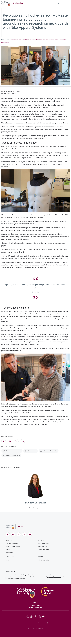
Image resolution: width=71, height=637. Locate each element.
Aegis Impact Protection (51, 262)
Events (7, 563)
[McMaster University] (35, 592)
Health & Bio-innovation (13, 455)
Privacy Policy (35, 605)
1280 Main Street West (12, 543)
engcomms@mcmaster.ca (54, 577)
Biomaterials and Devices (13, 451)
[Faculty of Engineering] (12, 4)
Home (2, 39)
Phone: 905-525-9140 (43, 543)
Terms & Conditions (35, 607)
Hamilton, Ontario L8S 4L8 (37, 623)
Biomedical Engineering (50, 451)
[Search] (59, 4)
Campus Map (9, 552)
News (7, 39)
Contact (43, 602)
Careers (8, 566)
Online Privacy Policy (43, 560)
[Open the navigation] (67, 4)
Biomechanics (32, 451)
